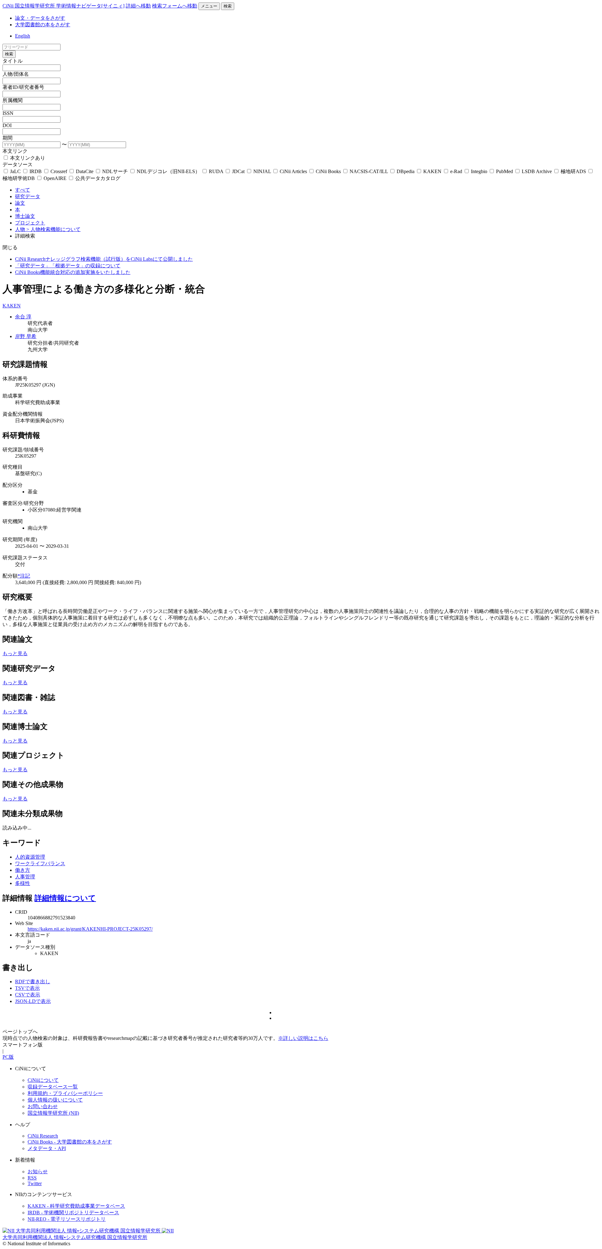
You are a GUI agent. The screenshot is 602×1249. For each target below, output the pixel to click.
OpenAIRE (55, 178)
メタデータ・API (47, 1148)
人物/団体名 (16, 74)
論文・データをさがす (40, 18)
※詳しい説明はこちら (303, 1038)
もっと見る (15, 653)
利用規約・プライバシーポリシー (65, 1093)
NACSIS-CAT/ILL (368, 171)
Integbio (479, 171)
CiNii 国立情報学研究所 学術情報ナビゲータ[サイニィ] (63, 5)
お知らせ (38, 1171)
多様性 (22, 883)
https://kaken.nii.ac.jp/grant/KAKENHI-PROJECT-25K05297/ (90, 929)
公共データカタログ (97, 178)
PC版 (8, 1057)
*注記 (24, 575)
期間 (8, 138)
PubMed (504, 171)
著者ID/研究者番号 (23, 87)
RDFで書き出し (32, 981)
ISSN (8, 113)
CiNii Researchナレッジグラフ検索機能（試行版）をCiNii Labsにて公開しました (104, 259)
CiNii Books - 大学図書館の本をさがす (70, 1141)
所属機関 (13, 100)
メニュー (209, 6)
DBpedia (405, 171)
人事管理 (25, 876)
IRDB (35, 171)
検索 (228, 6)
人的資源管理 (30, 857)
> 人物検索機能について (53, 229)
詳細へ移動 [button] (138, 5)
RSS (32, 1177)
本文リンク (15, 151)
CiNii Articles (293, 171)
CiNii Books (328, 171)
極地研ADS (573, 171)
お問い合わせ (43, 1106)
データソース (18, 164)
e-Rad (456, 171)
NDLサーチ (115, 171)
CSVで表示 (27, 994)
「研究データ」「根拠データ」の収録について (67, 265)
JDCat (238, 171)
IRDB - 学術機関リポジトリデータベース (73, 1212)
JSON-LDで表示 (33, 1001)
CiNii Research (43, 1135)
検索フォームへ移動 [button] (174, 5)
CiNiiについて (43, 1080)
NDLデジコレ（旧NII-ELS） (168, 171)
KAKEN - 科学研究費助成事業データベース (76, 1206)
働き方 (22, 870)
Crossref (58, 171)
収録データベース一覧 (53, 1086)
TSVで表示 (27, 988)
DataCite (85, 171)
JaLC (15, 171)
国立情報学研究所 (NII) (53, 1113)
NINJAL (262, 171)
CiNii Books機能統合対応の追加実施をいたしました (72, 272)
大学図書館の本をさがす (42, 24)
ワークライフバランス (40, 863)
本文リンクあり (27, 158)
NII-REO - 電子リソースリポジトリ (67, 1219)
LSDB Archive (536, 171)
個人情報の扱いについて (55, 1100)
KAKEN (432, 171)
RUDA (216, 171)
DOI (7, 125)
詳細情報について (65, 898)
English (22, 36)
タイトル (13, 61)
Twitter (35, 1183)
